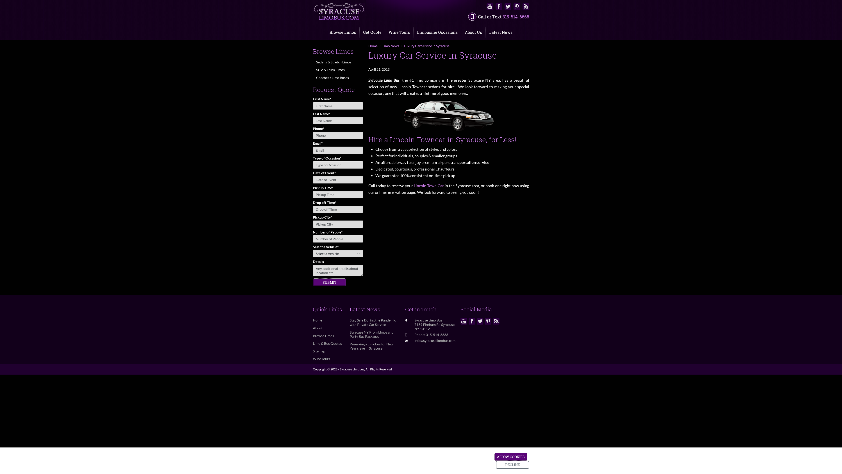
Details (318, 261)
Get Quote (372, 32)
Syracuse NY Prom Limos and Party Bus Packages (372, 334)
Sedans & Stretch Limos (333, 62)
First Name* (322, 99)
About (318, 328)
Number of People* (328, 232)
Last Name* (321, 114)
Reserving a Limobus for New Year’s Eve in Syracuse (371, 346)
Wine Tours (399, 32)
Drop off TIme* (324, 202)
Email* (318, 143)
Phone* (318, 128)
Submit (329, 282)
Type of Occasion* (327, 158)
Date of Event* (324, 173)
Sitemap (319, 351)
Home (317, 320)
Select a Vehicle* (326, 247)
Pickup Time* (323, 188)
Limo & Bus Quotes (327, 343)
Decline (512, 464)
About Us (473, 32)
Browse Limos (343, 32)
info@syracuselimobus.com (434, 340)
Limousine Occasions (437, 32)
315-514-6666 (516, 17)
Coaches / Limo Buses (332, 77)
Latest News (500, 32)
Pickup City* (322, 217)
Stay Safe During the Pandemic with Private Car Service (373, 322)
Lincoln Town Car (429, 185)
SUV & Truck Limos (330, 70)
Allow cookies (511, 456)
